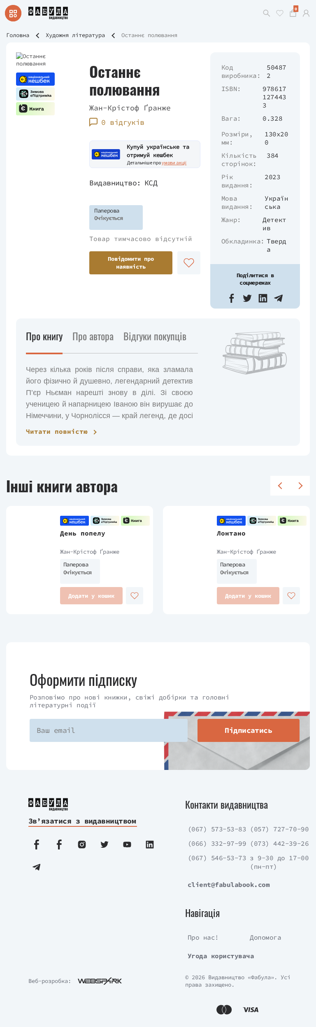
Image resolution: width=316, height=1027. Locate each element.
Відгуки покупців (154, 335)
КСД (150, 182)
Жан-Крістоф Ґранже (130, 107)
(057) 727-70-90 (279, 829)
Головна (17, 35)
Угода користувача (221, 956)
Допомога (265, 937)
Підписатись (248, 730)
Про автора (93, 335)
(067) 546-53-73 (217, 858)
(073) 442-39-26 (279, 843)
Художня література (75, 35)
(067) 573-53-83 (217, 829)
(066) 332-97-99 (217, 843)
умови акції (174, 162)
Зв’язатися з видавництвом (82, 821)
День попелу (82, 533)
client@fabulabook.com (229, 884)
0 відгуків (122, 122)
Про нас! (203, 937)
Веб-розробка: (49, 981)
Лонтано (231, 533)
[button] (231, 298)
